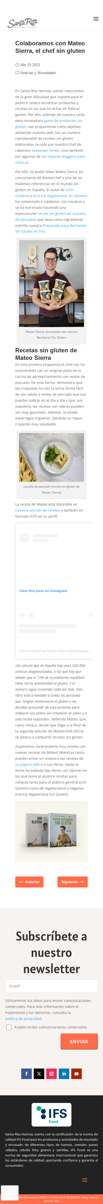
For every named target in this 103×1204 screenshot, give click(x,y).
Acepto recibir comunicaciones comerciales (50, 1027)
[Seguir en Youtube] (76, 1074)
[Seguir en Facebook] (26, 1074)
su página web (27, 764)
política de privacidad (23, 1018)
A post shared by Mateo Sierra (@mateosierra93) (59, 651)
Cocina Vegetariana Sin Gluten (60, 195)
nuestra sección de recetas (37, 510)
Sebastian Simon (46, 150)
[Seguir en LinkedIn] (64, 1074)
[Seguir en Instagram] (51, 1074)
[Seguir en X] (39, 1074)
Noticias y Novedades (38, 73)
